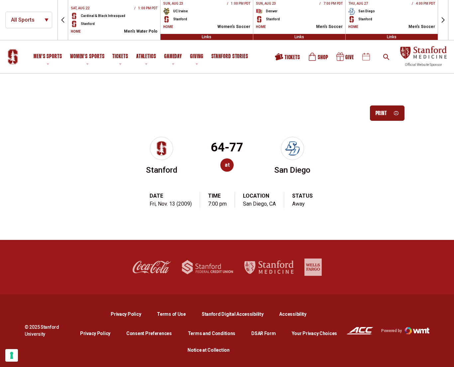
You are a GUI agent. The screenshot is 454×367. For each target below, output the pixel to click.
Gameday (173, 57)
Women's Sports (87, 57)
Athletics (146, 57)
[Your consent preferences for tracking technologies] (11, 355)
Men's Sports (48, 57)
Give (345, 59)
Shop (319, 59)
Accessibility (292, 314)
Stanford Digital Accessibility (238, 314)
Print (381, 113)
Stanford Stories (229, 57)
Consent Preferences (149, 333)
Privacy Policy (131, 314)
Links (206, 37)
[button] (62, 20)
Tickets (120, 57)
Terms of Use (171, 314)
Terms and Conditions (211, 333)
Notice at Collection (208, 350)
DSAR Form (263, 333)
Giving (196, 57)
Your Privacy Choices (314, 333)
